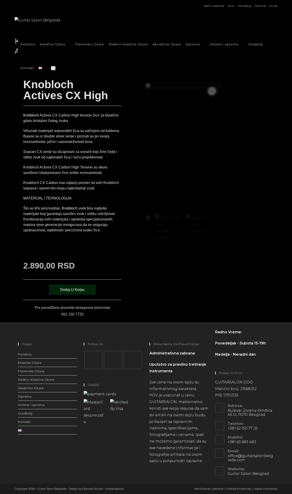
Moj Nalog (244, 6)
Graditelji (25, 413)
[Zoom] (212, 91)
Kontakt (24, 422)
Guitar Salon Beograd (248, 473)
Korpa (273, 6)
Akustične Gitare (31, 388)
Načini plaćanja (214, 6)
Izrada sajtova (114, 488)
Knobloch (31, 115)
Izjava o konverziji (265, 488)
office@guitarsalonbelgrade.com (250, 458)
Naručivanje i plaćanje (208, 488)
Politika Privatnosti (238, 488)
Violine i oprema (31, 405)
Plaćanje (260, 6)
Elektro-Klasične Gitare (36, 379)
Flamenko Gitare (31, 371)
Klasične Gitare (30, 363)
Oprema (25, 396)
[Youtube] (133, 360)
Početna (24, 354)
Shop (231, 6)
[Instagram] (113, 360)
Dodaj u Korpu (72, 290)
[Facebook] (93, 360)
